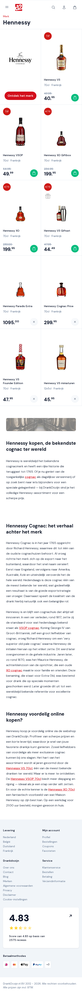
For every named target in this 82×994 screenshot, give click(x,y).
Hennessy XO (11, 230)
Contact (8, 872)
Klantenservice (51, 867)
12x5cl (47, 388)
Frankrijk (56, 85)
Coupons (48, 846)
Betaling (47, 876)
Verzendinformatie (53, 881)
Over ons (8, 867)
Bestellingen (49, 841)
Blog (5, 876)
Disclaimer (9, 895)
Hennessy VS (52, 79)
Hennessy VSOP (13, 155)
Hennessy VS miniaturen (59, 383)
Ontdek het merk (20, 96)
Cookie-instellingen (15, 899)
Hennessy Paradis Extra (17, 306)
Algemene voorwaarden (18, 885)
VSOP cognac (29, 628)
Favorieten (48, 851)
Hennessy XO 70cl (61, 789)
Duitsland (9, 846)
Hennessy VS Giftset (57, 230)
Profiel (46, 837)
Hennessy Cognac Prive (58, 306)
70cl (46, 85)
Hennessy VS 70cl (19, 768)
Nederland (9, 837)
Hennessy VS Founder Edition (13, 381)
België (6, 841)
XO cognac (14, 670)
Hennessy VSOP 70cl (26, 779)
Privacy (7, 890)
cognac (30, 477)
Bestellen (48, 872)
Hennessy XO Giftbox (57, 155)
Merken (7, 881)
